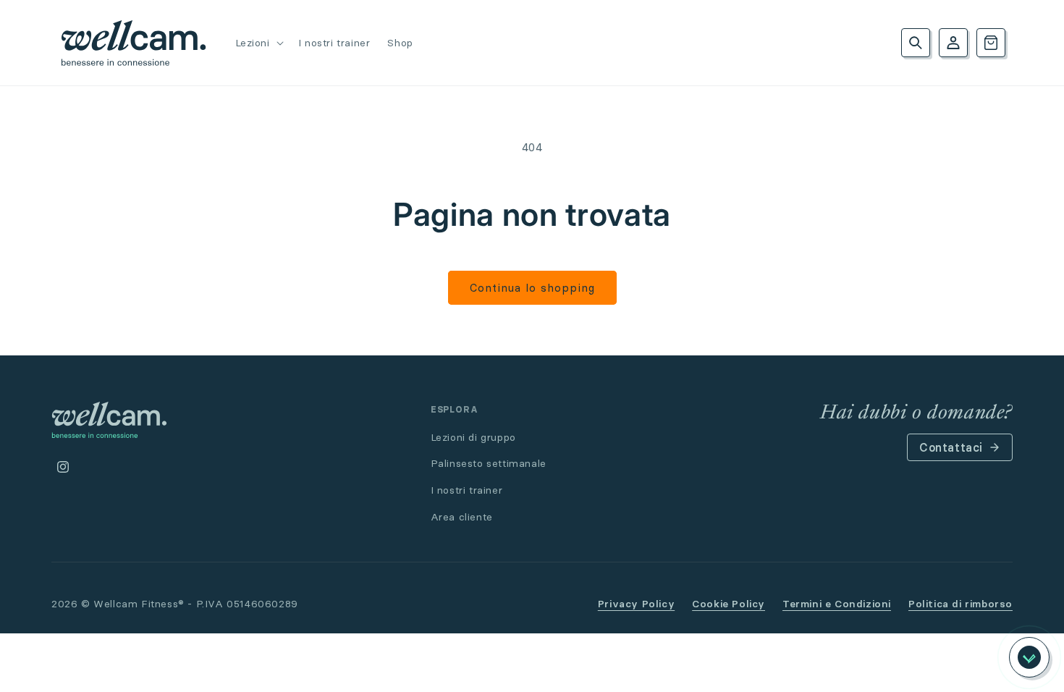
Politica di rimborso (960, 603)
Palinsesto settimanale (488, 463)
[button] (258, 43)
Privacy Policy (636, 603)
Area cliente (462, 516)
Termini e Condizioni (836, 603)
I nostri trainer (467, 490)
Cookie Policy (728, 603)
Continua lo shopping (532, 288)
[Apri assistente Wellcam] (1029, 657)
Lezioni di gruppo (473, 437)
